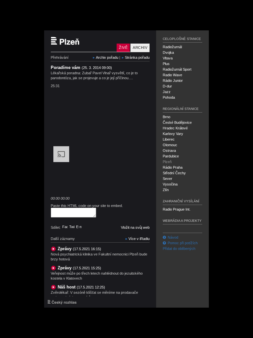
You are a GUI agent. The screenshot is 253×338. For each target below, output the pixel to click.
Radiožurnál (172, 47)
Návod (173, 237)
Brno (166, 117)
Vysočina (170, 184)
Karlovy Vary (173, 134)
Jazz (167, 92)
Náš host (81, 287)
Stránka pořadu (137, 57)
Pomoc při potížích (183, 243)
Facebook (65, 227)
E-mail (78, 227)
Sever (167, 179)
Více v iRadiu (139, 239)
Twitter (71, 227)
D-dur (167, 86)
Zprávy (79, 248)
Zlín (166, 190)
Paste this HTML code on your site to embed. (87, 206)
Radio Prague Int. (176, 209)
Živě (123, 48)
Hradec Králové (175, 128)
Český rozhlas (62, 302)
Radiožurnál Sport (177, 69)
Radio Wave (172, 75)
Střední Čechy (174, 173)
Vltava (168, 58)
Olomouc (170, 145)
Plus (166, 64)
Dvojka (168, 52)
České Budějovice (177, 122)
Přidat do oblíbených (179, 249)
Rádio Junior (173, 81)
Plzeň (167, 162)
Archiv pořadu (107, 57)
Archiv (140, 48)
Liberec (169, 139)
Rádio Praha (173, 167)
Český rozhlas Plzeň (82, 41)
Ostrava (169, 150)
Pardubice (171, 156)
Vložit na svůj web (135, 227)
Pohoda (169, 97)
